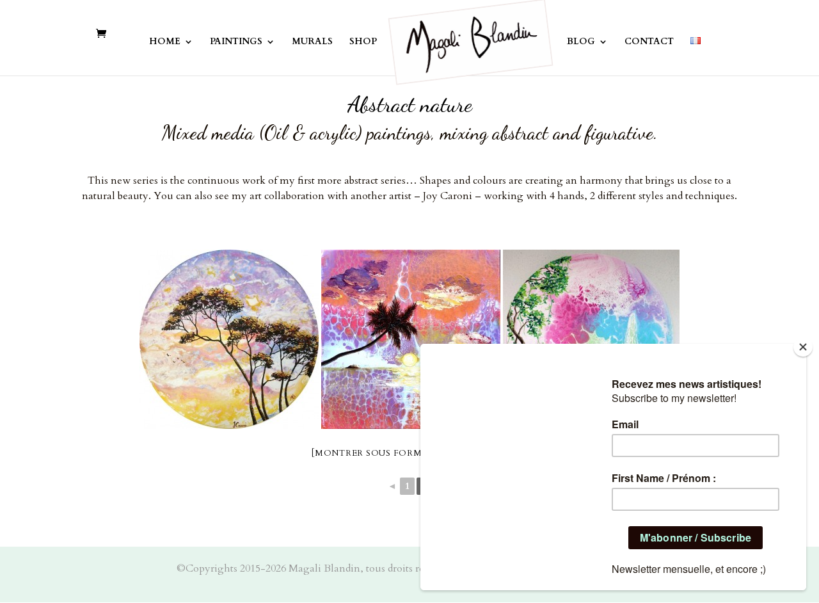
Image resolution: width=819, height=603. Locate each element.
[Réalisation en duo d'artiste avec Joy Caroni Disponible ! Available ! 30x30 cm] (410, 339)
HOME (164, 42)
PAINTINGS (236, 42)
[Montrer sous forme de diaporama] (409, 453)
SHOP (363, 42)
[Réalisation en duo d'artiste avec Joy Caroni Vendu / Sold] (229, 339)
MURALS (312, 42)
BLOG (581, 42)
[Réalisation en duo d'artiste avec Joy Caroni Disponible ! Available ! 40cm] (591, 339)
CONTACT (649, 42)
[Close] (803, 347)
